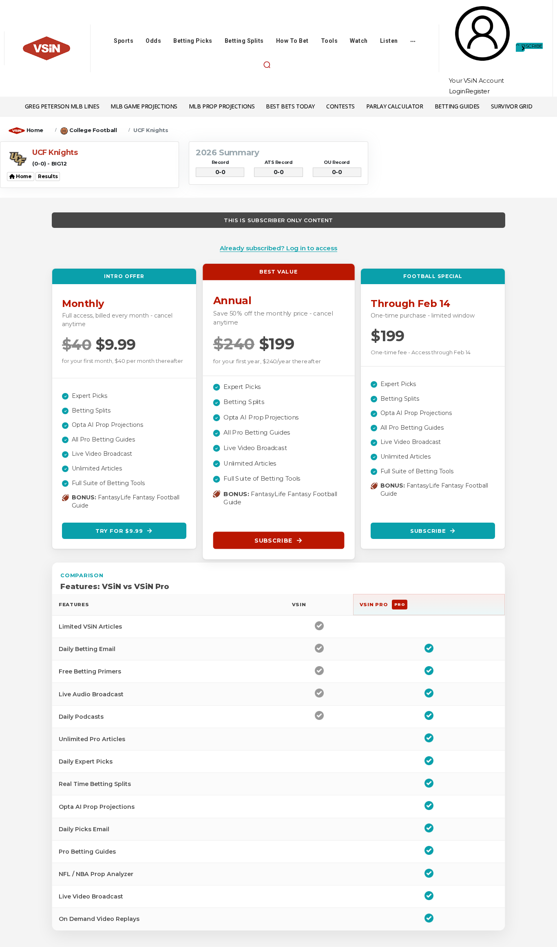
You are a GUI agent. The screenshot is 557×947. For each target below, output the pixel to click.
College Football (93, 130)
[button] (266, 64)
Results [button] (47, 176)
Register (477, 91)
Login (457, 91)
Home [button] (23, 176)
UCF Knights (150, 130)
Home (35, 130)
